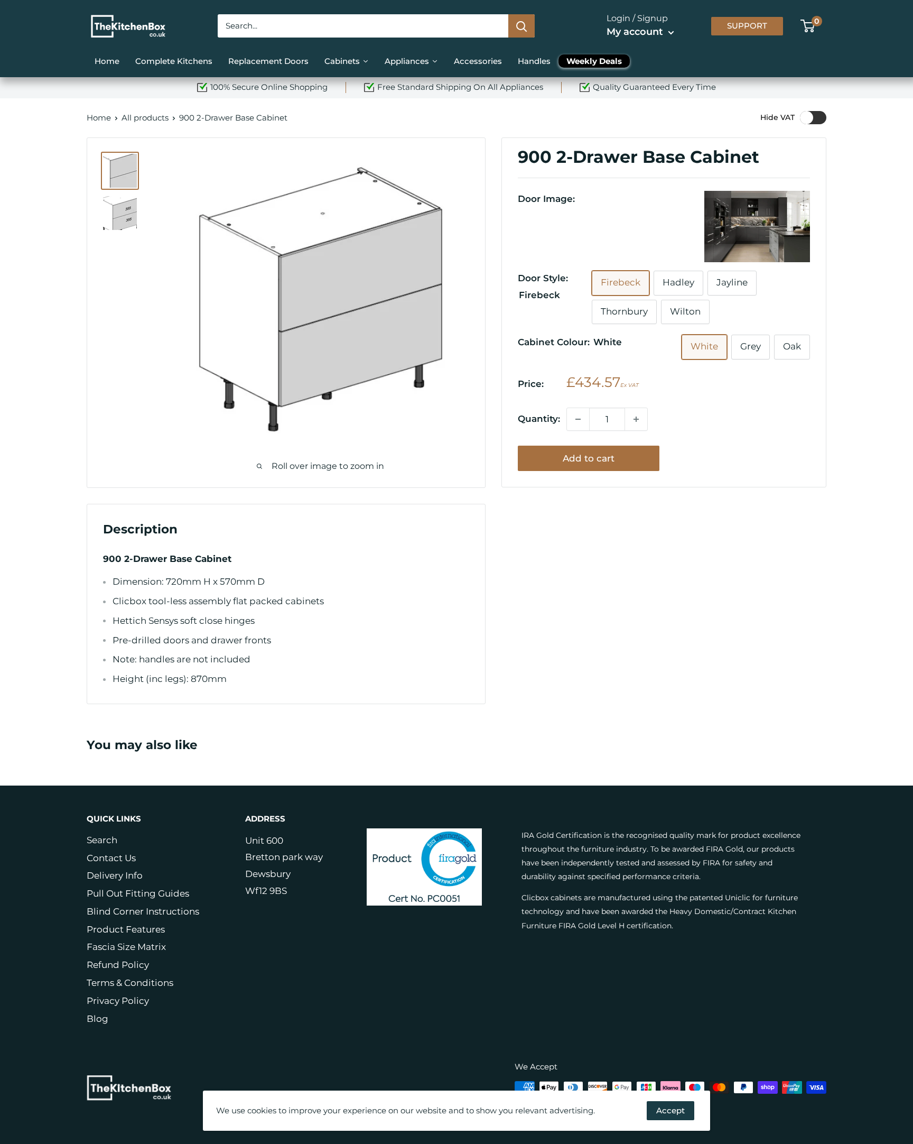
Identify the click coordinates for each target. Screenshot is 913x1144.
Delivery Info (115, 875)
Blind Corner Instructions (143, 911)
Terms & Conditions (130, 982)
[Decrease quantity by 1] (578, 419)
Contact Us (111, 858)
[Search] (521, 26)
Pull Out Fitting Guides (138, 893)
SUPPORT (747, 26)
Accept (670, 1110)
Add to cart (588, 458)
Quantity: (539, 418)
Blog (97, 1018)
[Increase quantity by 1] (636, 419)
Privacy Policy (118, 1000)
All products (145, 118)
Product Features (126, 929)
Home (99, 118)
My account (636, 32)
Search (102, 840)
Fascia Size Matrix (126, 947)
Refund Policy (118, 965)
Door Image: (546, 198)
